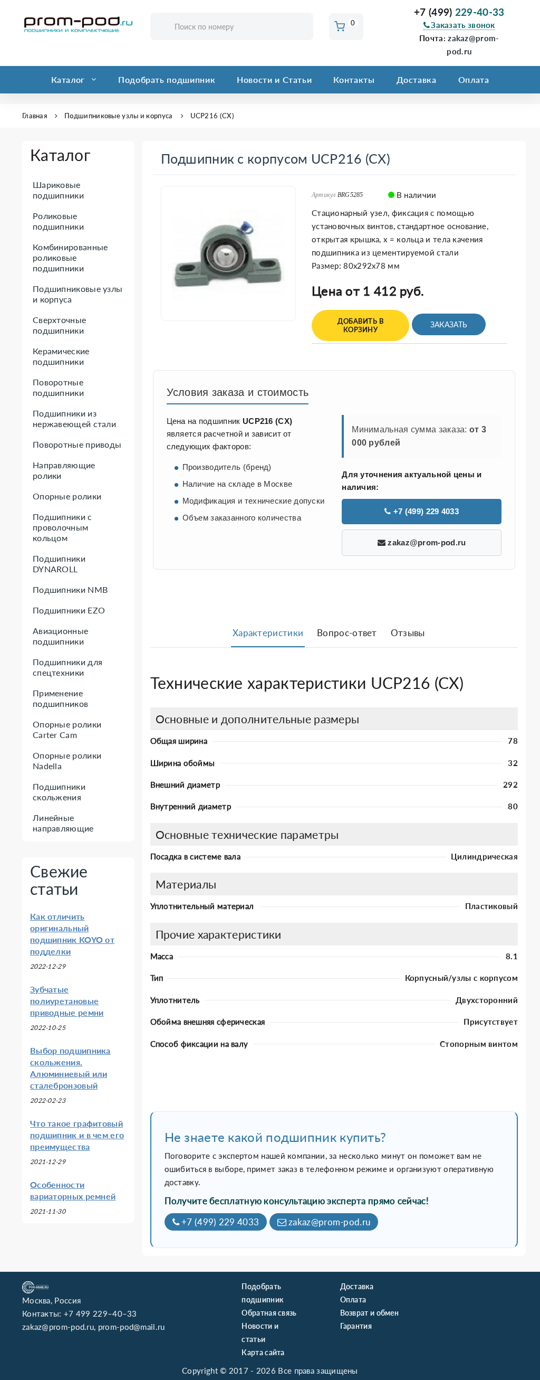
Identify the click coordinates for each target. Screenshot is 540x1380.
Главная (34, 115)
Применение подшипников (60, 698)
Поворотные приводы (77, 444)
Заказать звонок (463, 25)
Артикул (324, 195)
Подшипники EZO (69, 610)
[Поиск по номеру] (301, 27)
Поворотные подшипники (58, 387)
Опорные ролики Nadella (67, 760)
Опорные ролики (67, 496)
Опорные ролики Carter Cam (67, 729)
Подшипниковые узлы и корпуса (118, 115)
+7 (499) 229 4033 (425, 511)
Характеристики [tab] (268, 632)
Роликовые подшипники (58, 221)
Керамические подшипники (61, 356)
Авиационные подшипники (60, 636)
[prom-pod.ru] (78, 24)
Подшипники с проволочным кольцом (62, 527)
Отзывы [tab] (408, 632)
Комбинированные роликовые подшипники (70, 257)
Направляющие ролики (64, 470)
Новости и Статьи (274, 79)
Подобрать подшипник (166, 79)
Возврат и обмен (369, 1312)
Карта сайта (263, 1352)
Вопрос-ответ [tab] (347, 632)
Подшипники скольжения (59, 791)
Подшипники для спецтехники (67, 667)
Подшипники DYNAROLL (59, 563)
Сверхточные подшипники (59, 325)
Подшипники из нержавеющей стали (74, 418)
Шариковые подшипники (58, 189)
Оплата (473, 79)
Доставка (417, 79)
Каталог (68, 79)
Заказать (448, 324)
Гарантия (356, 1325)
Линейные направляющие (63, 822)
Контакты (353, 79)
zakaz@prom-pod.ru (425, 542)
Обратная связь (269, 1312)
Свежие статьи (59, 880)
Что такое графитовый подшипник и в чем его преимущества (77, 1134)
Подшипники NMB (70, 589)
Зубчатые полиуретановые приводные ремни (67, 1000)
